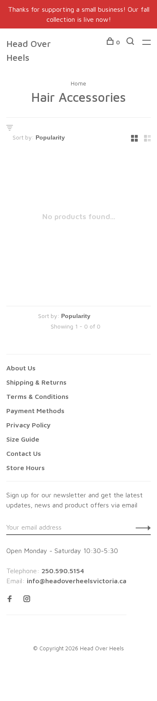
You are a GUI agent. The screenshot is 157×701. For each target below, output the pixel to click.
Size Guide (22, 439)
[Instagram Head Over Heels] (26, 599)
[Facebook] (9, 599)
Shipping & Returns (36, 382)
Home (78, 83)
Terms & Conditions (37, 396)
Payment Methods (35, 410)
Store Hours (25, 467)
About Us (21, 368)
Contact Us (23, 453)
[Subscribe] (141, 527)
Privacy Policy (28, 425)
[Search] (131, 42)
